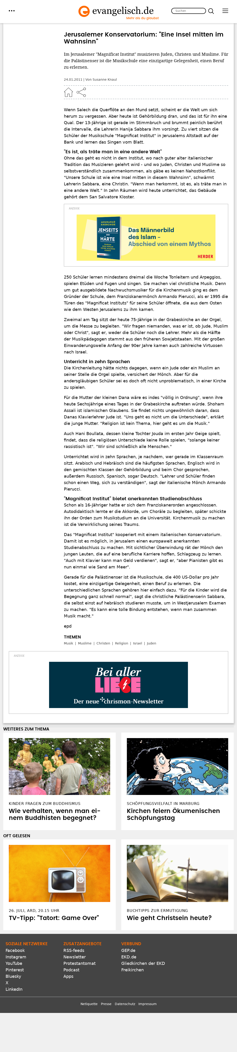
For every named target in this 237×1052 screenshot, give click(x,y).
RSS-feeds (73, 950)
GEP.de (128, 950)
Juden (151, 643)
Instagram (16, 956)
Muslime (85, 643)
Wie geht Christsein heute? (169, 918)
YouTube (14, 963)
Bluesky (13, 976)
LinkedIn (14, 989)
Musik (68, 643)
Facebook (15, 950)
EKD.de (128, 956)
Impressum (147, 1004)
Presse (106, 1004)
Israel (137, 643)
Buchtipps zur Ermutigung (157, 910)
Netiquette (89, 1004)
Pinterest (15, 969)
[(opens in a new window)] (146, 238)
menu (12, 11)
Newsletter (74, 956)
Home (68, 92)
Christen (103, 643)
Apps (68, 976)
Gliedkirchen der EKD (143, 963)
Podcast (71, 969)
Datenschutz (125, 1004)
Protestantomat (79, 963)
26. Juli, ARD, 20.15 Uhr (34, 910)
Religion (121, 643)
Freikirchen (132, 969)
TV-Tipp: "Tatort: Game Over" (54, 918)
